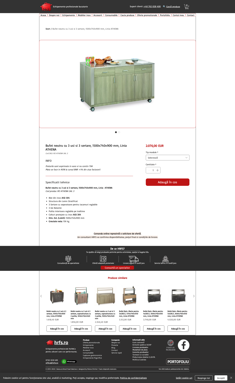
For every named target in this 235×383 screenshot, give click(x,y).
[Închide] (231, 377)
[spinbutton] (153, 170)
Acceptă (221, 378)
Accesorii (86, 350)
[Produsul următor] (194, 296)
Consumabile (88, 353)
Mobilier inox (88, 347)
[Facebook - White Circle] (183, 345)
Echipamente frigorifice (92, 358)
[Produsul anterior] (41, 296)
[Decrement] (148, 170)
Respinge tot (204, 378)
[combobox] (167, 157)
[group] (117, 309)
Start (48, 28)
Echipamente (88, 345)
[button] (187, 6)
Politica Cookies (139, 359)
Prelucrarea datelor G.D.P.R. (144, 357)
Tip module (152, 152)
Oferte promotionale (91, 342)
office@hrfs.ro (52, 363)
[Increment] (158, 170)
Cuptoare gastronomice (92, 355)
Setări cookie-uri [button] (184, 377)
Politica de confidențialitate (133, 377)
